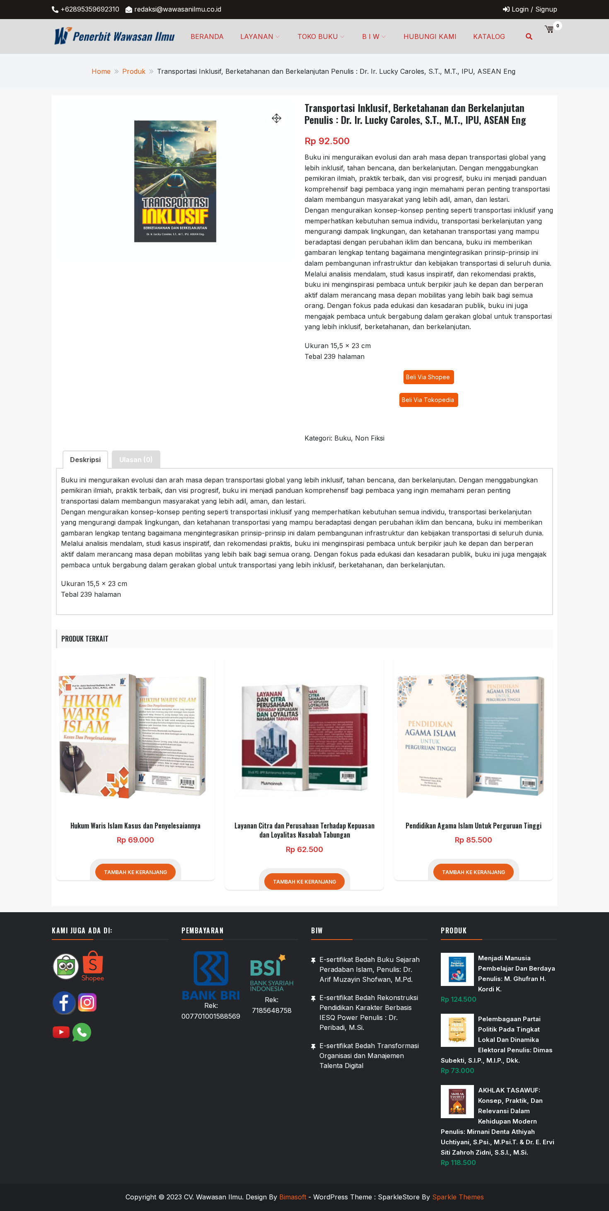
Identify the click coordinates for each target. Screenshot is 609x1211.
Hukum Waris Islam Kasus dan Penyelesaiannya (135, 826)
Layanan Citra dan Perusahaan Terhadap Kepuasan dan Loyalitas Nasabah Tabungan (304, 830)
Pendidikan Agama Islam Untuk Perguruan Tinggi (473, 826)
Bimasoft (292, 1197)
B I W (370, 36)
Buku (342, 438)
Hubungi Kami (430, 36)
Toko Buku (317, 36)
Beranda (207, 36)
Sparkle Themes (458, 1197)
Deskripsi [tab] (85, 459)
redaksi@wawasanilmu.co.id (177, 9)
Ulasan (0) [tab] (136, 459)
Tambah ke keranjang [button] (135, 872)
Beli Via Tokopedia (429, 399)
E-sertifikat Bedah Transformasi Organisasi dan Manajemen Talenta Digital (369, 1055)
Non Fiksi (369, 438)
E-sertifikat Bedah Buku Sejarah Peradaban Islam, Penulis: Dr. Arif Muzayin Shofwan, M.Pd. (369, 969)
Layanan (256, 36)
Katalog (489, 36)
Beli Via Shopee (429, 376)
